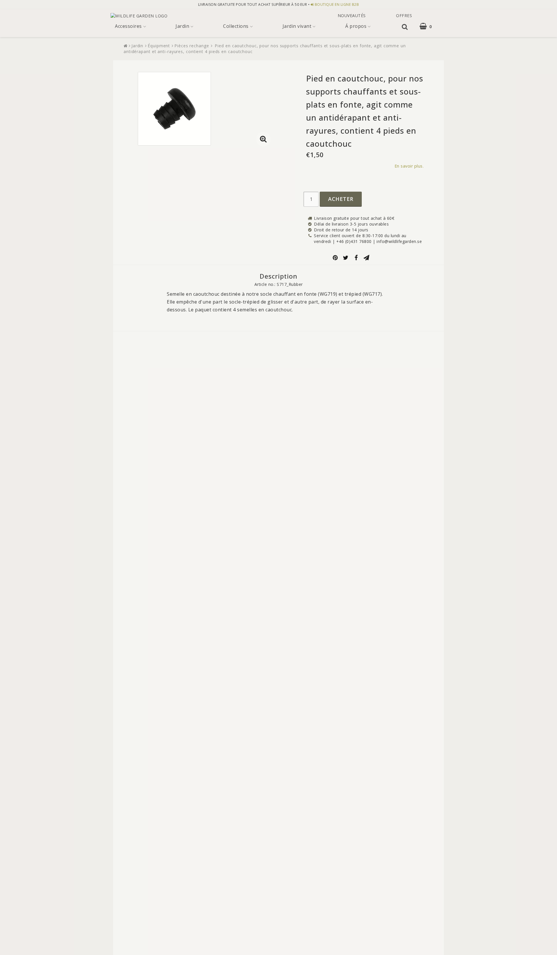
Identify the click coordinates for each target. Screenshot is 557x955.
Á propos (355, 26)
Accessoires (128, 26)
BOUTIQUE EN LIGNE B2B (337, 4)
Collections (236, 26)
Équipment (159, 45)
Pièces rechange (191, 45)
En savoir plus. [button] (409, 166)
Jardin (182, 26)
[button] (429, 26)
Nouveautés (352, 15)
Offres (403, 15)
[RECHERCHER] (405, 26)
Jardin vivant (297, 26)
